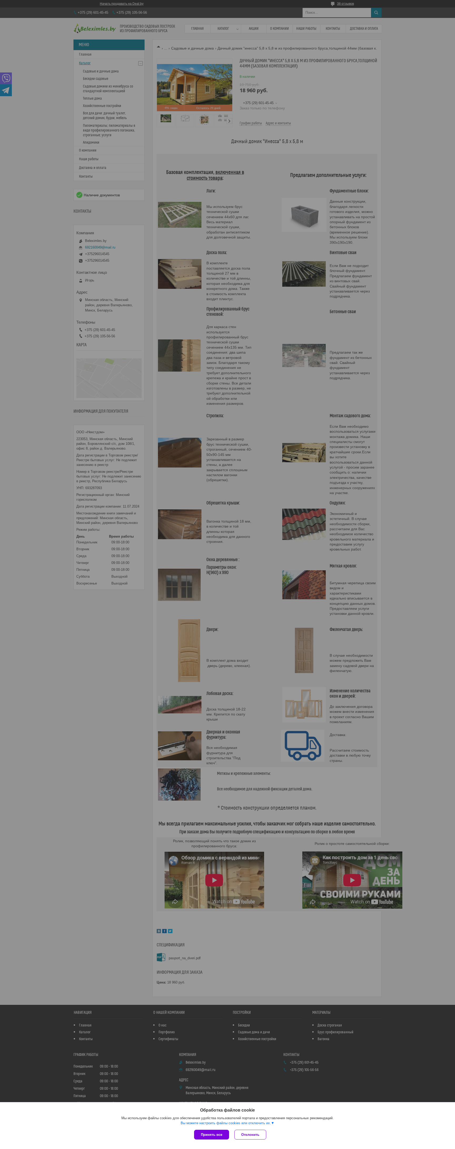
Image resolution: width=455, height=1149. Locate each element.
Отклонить (250, 1135)
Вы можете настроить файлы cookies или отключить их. (226, 1123)
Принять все (211, 1135)
